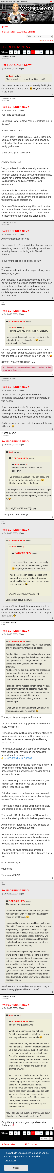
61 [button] (29, 52)
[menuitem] (4, 27)
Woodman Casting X (8, 1)
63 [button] (37, 52)
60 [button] (24, 52)
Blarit (10, 76)
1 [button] (18, 52)
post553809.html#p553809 (18, 758)
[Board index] (27, 13)
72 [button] (47, 52)
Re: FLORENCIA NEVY (16, 64)
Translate (49, 40)
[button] (11, 52)
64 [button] (41, 52)
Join (51, 1)
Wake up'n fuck (22, 1)
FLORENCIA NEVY (16, 47)
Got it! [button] (16, 1168)
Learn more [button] (10, 1160)
